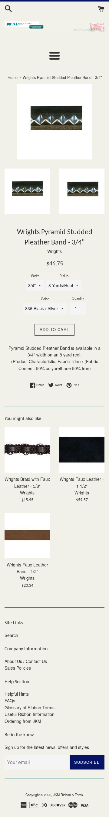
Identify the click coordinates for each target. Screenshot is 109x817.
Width (35, 275)
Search (11, 635)
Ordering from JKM (23, 721)
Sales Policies (18, 668)
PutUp (63, 275)
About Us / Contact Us (26, 661)
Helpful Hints (17, 694)
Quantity (78, 298)
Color (45, 298)
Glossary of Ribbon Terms (29, 707)
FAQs (10, 700)
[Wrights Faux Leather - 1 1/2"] (81, 450)
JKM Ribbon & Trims (68, 794)
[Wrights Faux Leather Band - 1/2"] (27, 535)
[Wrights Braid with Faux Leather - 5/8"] (27, 450)
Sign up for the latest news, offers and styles (47, 747)
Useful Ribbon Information (29, 714)
